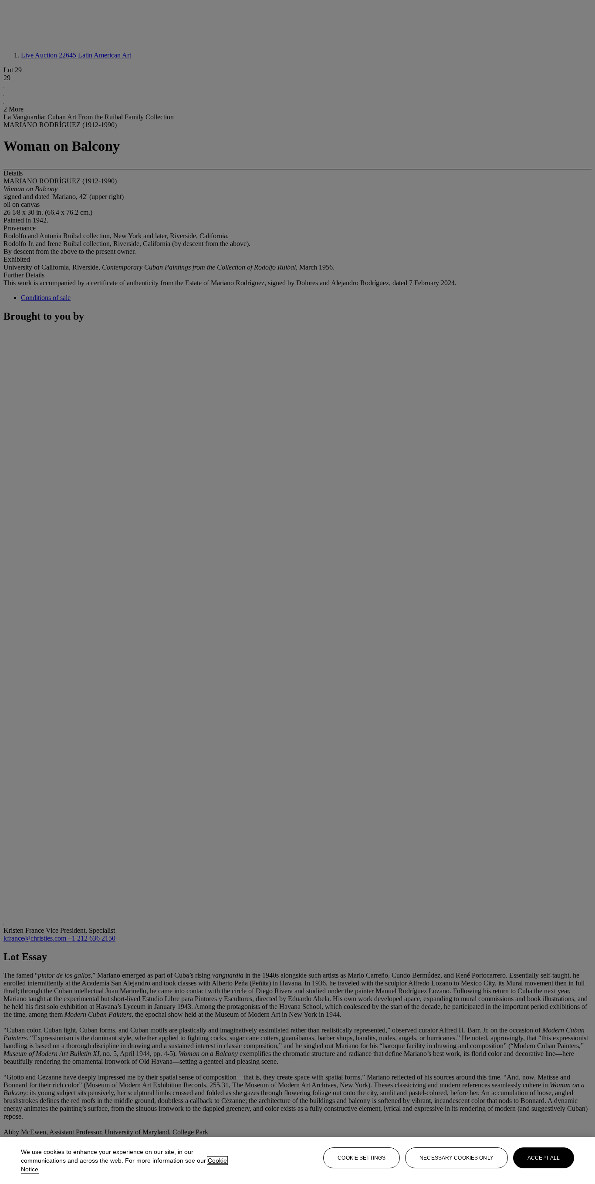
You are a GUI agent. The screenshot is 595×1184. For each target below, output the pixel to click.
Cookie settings (361, 1158)
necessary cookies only (456, 1158)
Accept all (543, 1158)
